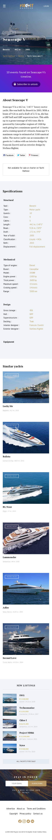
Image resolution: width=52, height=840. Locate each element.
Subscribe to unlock (27, 84)
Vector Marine (7, 612)
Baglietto (6, 410)
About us (21, 808)
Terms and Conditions (36, 808)
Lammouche (9, 557)
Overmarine (23, 714)
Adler (6, 607)
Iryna (22, 745)
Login (46, 6)
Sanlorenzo (6, 561)
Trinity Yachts (7, 662)
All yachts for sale (26, 761)
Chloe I (23, 720)
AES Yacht (22, 739)
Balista (6, 456)
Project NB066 (26, 732)
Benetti (6, 49)
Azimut (21, 702)
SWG (21, 695)
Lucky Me (8, 406)
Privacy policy (25, 813)
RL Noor (7, 506)
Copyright (13, 813)
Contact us (38, 813)
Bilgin (5, 511)
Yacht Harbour (27, 6)
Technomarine (27, 707)
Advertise (10, 808)
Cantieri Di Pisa (8, 461)
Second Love (9, 657)
